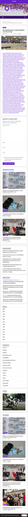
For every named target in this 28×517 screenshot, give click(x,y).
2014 (4, 339)
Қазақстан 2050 (6, 365)
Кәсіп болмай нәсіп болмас (9, 360)
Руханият (5, 370)
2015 (4, 337)
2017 (4, 332)
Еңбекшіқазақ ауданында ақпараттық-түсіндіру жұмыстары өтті (14, 497)
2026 (4, 309)
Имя (4, 142)
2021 (4, 321)
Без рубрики (6, 357)
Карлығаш (5, 299)
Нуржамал (5, 291)
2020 (4, 324)
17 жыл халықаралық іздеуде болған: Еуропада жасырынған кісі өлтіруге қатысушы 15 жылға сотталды (14, 270)
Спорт (4, 378)
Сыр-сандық (6, 380)
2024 (4, 314)
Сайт (4, 152)
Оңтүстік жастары (7, 367)
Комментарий (6, 125)
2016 (4, 334)
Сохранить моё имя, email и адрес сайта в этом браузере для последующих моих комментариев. (13, 159)
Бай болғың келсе (7, 355)
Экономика (5, 383)
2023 (4, 316)
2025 (4, 311)
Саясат (4, 373)
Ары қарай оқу (8, 408)
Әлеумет (4, 27)
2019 (4, 326)
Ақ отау (4, 347)
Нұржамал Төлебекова (8, 285)
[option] (14, 401)
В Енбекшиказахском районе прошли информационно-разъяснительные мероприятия (14, 227)
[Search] (25, 17)
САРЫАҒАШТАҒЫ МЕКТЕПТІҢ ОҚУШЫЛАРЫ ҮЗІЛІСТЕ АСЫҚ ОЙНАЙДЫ (13, 287)
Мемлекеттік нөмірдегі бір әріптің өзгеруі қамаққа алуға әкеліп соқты (14, 180)
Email (4, 147)
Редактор (5, 33)
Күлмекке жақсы (7, 362)
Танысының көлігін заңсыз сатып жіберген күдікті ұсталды (14, 203)
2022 (4, 319)
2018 (4, 329)
